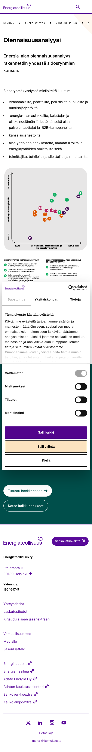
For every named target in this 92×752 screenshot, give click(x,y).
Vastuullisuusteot (17, 634)
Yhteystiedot (13, 604)
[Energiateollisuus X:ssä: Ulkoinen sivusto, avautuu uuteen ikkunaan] (28, 723)
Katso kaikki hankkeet (26, 506)
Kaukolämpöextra (17, 702)
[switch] (81, 386)
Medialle (10, 641)
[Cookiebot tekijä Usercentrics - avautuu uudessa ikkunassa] (68, 288)
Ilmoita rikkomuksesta (46, 741)
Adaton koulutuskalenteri (23, 687)
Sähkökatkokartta (67, 541)
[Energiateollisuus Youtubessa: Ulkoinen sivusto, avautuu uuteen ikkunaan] (63, 722)
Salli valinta (46, 446)
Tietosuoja (46, 733)
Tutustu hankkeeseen (25, 491)
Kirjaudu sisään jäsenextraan (26, 619)
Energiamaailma (16, 671)
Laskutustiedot (15, 611)
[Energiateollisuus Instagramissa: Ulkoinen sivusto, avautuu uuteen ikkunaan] (52, 722)
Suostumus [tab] (16, 299)
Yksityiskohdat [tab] (45, 299)
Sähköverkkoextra (17, 694)
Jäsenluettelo (14, 649)
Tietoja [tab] (75, 299)
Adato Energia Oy (17, 679)
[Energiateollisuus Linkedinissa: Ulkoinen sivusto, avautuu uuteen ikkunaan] (40, 722)
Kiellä (46, 460)
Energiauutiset (15, 663)
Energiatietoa (35, 23)
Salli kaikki (46, 432)
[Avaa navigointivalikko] (87, 6)
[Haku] (78, 6)
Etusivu (9, 23)
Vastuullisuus (66, 23)
